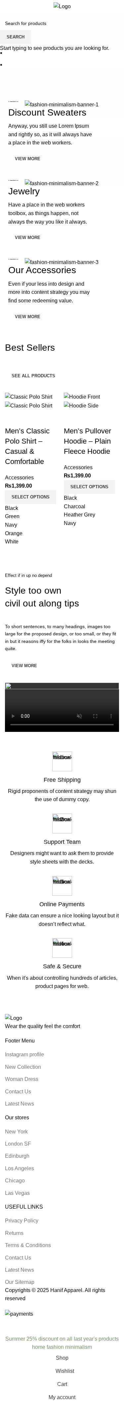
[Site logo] (62, 6)
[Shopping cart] (119, 6)
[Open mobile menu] (8, 6)
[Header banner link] (62, 702)
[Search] (112, 6)
